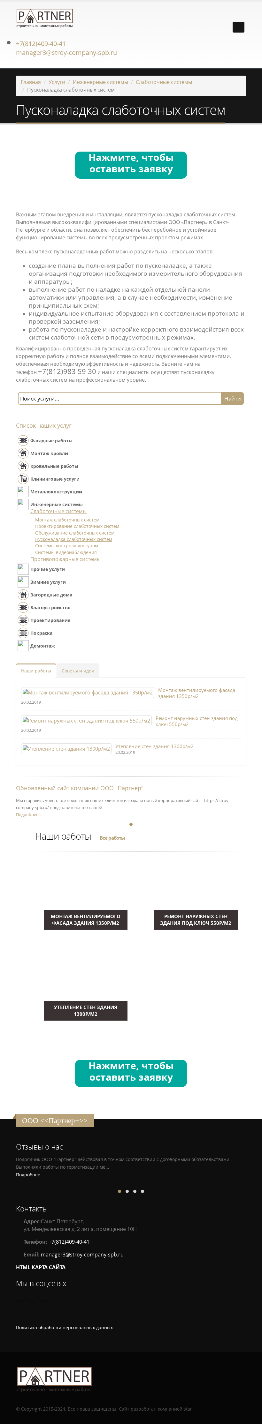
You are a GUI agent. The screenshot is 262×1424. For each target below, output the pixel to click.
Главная (31, 82)
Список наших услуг (44, 425)
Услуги (57, 82)
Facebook (32, 1296)
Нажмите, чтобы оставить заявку (131, 163)
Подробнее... (28, 814)
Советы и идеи (78, 671)
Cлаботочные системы (164, 82)
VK (21, 1296)
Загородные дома (51, 595)
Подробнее (28, 1175)
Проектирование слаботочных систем (77, 526)
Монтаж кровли (49, 453)
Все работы (112, 838)
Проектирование (50, 620)
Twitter (43, 1296)
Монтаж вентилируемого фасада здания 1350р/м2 (196, 693)
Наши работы (36, 671)
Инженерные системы (100, 82)
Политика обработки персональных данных (64, 1327)
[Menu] (238, 27)
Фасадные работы (51, 441)
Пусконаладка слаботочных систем (73, 539)
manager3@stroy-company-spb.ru (66, 52)
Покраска (41, 633)
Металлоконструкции (56, 492)
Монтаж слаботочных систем (67, 520)
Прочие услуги (47, 569)
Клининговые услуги (55, 479)
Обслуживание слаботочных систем (74, 533)
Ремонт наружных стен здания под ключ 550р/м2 (197, 721)
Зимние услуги (48, 582)
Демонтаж (42, 646)
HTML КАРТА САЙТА (41, 1267)
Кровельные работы (54, 466)
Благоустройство (50, 607)
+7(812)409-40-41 (41, 43)
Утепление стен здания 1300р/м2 (154, 746)
